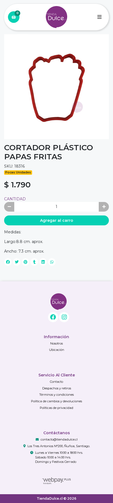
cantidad (15, 198)
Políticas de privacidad (56, 408)
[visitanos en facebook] (53, 317)
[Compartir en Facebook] (8, 262)
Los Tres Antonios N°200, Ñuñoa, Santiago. (58, 446)
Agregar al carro (56, 220)
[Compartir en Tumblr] (34, 262)
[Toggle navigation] (99, 17)
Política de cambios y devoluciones (56, 401)
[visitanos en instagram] (64, 317)
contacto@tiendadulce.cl (59, 439)
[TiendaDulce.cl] (56, 17)
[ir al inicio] (58, 301)
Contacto (56, 382)
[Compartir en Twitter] (17, 262)
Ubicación (56, 350)
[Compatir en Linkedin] (43, 262)
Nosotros (56, 343)
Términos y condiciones (56, 395)
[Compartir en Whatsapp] (52, 262)
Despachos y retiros (56, 388)
